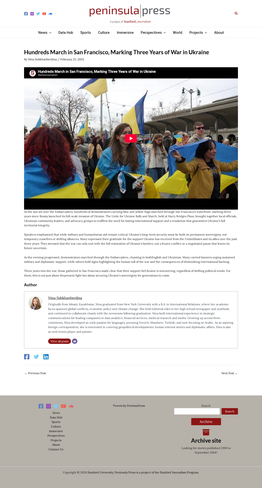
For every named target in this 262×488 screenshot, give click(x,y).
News (56, 413)
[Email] (74, 341)
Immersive (56, 431)
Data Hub (56, 417)
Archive (206, 421)
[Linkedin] (46, 356)
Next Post (229, 373)
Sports (56, 422)
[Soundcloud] (50, 14)
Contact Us (56, 449)
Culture (56, 426)
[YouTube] (44, 14)
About (56, 444)
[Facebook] (26, 14)
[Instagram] (32, 14)
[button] (236, 13)
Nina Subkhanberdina (65, 298)
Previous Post (35, 373)
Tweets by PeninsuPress (129, 405)
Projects (56, 440)
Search (206, 405)
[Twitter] (38, 14)
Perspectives (56, 435)
